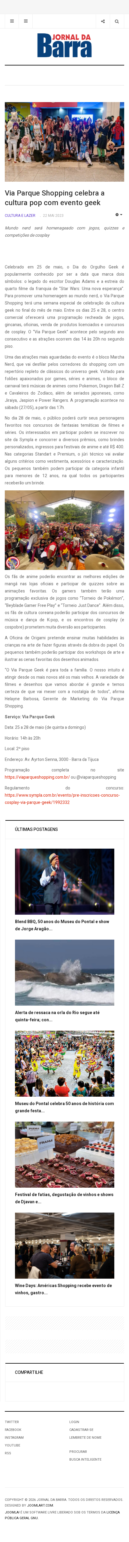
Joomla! (12, 1512)
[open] (12, 21)
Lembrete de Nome (85, 1437)
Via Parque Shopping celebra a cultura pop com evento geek (55, 198)
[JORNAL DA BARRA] (64, 45)
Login (74, 1422)
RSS (8, 1453)
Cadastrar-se (81, 1429)
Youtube (12, 1445)
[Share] (103, 21)
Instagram (14, 1437)
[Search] (117, 21)
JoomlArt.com (40, 1505)
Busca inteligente (85, 1459)
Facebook (13, 1429)
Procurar (78, 1451)
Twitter (12, 1422)
